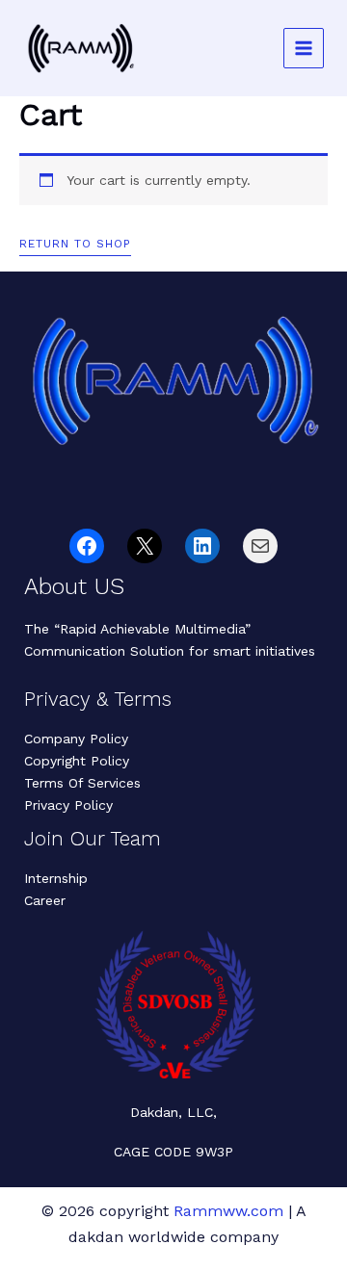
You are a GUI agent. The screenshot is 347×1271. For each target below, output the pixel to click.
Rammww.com (228, 1211)
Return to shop (75, 244)
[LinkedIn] (202, 546)
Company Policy (76, 738)
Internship (56, 878)
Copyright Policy (76, 760)
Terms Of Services (82, 783)
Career (45, 900)
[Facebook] (86, 546)
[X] (144, 546)
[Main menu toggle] (303, 48)
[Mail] (260, 546)
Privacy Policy (68, 805)
